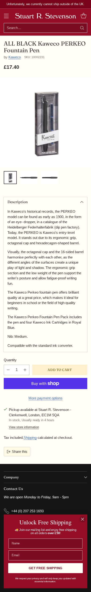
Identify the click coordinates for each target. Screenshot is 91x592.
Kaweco (14, 57)
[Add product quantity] (25, 370)
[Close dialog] (82, 519)
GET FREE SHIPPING (45, 568)
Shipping (30, 438)
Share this (19, 451)
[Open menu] (6, 15)
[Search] (82, 28)
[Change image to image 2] (29, 177)
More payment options (45, 398)
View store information (24, 427)
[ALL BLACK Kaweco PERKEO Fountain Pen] (45, 122)
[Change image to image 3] (50, 177)
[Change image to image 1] (10, 177)
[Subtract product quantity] (8, 370)
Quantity (10, 360)
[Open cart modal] (83, 15)
